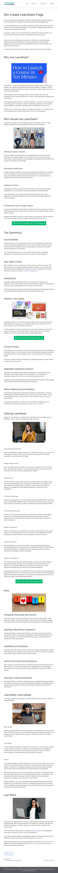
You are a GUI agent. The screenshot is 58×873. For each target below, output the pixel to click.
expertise (40, 838)
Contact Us (34, 3)
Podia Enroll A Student (49, 860)
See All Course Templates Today (28, 338)
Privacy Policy (43, 3)
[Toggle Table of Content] (10, 853)
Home (27, 3)
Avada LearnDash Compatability (13, 860)
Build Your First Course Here (27, 581)
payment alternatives (36, 830)
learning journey (31, 843)
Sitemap (52, 3)
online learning (34, 111)
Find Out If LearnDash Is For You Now (28, 223)
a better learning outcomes (35, 403)
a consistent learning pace (29, 270)
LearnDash (47, 841)
